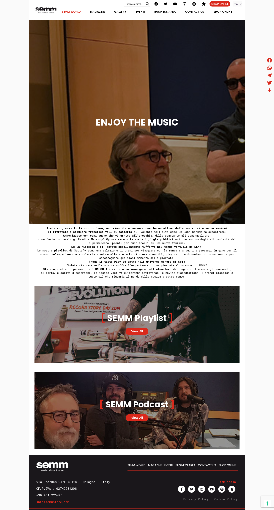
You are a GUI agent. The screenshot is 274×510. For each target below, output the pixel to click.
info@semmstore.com (52, 502)
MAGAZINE (155, 465)
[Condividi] (269, 90)
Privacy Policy (196, 499)
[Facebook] (269, 60)
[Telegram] (269, 75)
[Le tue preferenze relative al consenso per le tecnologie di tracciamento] (267, 503)
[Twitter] (269, 82)
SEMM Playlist (137, 318)
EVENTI (168, 465)
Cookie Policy (226, 499)
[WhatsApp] (269, 68)
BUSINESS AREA (185, 465)
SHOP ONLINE (220, 4)
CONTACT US (207, 465)
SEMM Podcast (137, 404)
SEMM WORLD (136, 465)
